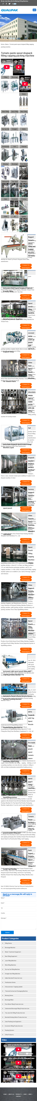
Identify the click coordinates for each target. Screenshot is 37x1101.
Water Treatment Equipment (13, 952)
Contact (18, 1096)
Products (19, 1094)
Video (4, 1040)
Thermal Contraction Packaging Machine (16, 991)
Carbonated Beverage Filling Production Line (17, 1008)
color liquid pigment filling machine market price (15, 888)
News (6, 44)
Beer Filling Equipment (11, 956)
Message (3, 918)
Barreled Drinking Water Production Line (16, 1017)
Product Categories (10, 938)
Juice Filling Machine (10, 960)
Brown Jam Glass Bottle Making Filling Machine (14, 1)
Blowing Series (9, 995)
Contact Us (25, 265)
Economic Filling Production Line (14, 1026)
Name (3, 898)
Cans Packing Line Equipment (13, 1021)
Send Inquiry (26, 268)
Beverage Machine (10, 947)
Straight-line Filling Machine (12, 973)
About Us (11, 1094)
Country (3, 913)
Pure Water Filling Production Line (14, 1004)
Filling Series (8, 943)
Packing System (9, 1030)
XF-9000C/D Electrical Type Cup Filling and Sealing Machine (18, 886)
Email (2, 903)
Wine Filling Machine (10, 965)
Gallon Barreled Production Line (13, 978)
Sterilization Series (10, 982)
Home (2, 44)
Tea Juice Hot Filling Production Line (15, 1013)
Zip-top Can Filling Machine (12, 969)
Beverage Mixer (9, 1000)
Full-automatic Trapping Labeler (14, 986)
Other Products (9, 1034)
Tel (1, 908)
